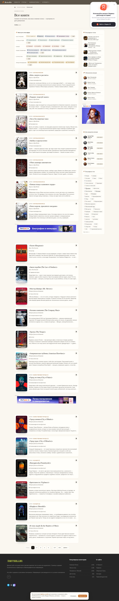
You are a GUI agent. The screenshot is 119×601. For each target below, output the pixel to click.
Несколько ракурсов (34, 50)
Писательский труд (90, 206)
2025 (93, 199)
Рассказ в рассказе (33, 52)
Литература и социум (98, 211)
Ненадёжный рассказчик (60, 50)
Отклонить (73, 596)
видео (86, 193)
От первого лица (46, 50)
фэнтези (87, 196)
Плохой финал (70, 62)
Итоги (101, 178)
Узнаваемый (47, 46)
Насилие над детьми (45, 62)
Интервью (93, 194)
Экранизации (99, 183)
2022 (96, 224)
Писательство (88, 191)
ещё (73, 36)
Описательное (43, 40)
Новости (17, 2)
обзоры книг (88, 226)
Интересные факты (98, 201)
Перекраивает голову (63, 36)
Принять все (82, 596)
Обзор (86, 199)
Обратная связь (101, 570)
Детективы (73, 573)
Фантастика (73, 567)
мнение (87, 214)
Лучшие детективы (89, 221)
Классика (72, 576)
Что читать (87, 178)
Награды (98, 191)
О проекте (45, 2)
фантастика (96, 188)
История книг (95, 214)
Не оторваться (31, 36)
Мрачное (41, 36)
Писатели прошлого (90, 204)
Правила (98, 567)
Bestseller (8, 2)
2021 (86, 229)
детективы (95, 219)
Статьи (24, 2)
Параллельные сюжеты (46, 56)
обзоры (95, 226)
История (87, 175)
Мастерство (88, 209)
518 (59, 547)
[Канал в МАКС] (14, 585)
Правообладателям (101, 576)
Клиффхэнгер (58, 56)
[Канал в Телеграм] (8, 585)
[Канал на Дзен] (11, 585)
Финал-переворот (70, 56)
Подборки (87, 211)
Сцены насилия (33, 62)
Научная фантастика (97, 196)
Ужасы (94, 178)
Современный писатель (96, 229)
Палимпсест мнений (75, 570)
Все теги (86, 232)
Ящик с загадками (32, 56)
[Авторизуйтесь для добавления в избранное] (76, 72)
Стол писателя (88, 180)
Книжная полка (34, 2)
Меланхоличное (51, 36)
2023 (94, 216)
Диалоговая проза (54, 40)
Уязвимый (30, 46)
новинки (94, 175)
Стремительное (32, 40)
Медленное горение (68, 40)
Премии (87, 188)
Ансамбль (38, 46)
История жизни (88, 224)
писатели (87, 219)
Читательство (97, 209)
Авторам (98, 573)
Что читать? (88, 201)
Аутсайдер (56, 46)
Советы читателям (89, 183)
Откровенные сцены (59, 62)
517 (55, 547)
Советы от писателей (90, 185)
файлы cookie (45, 594)
